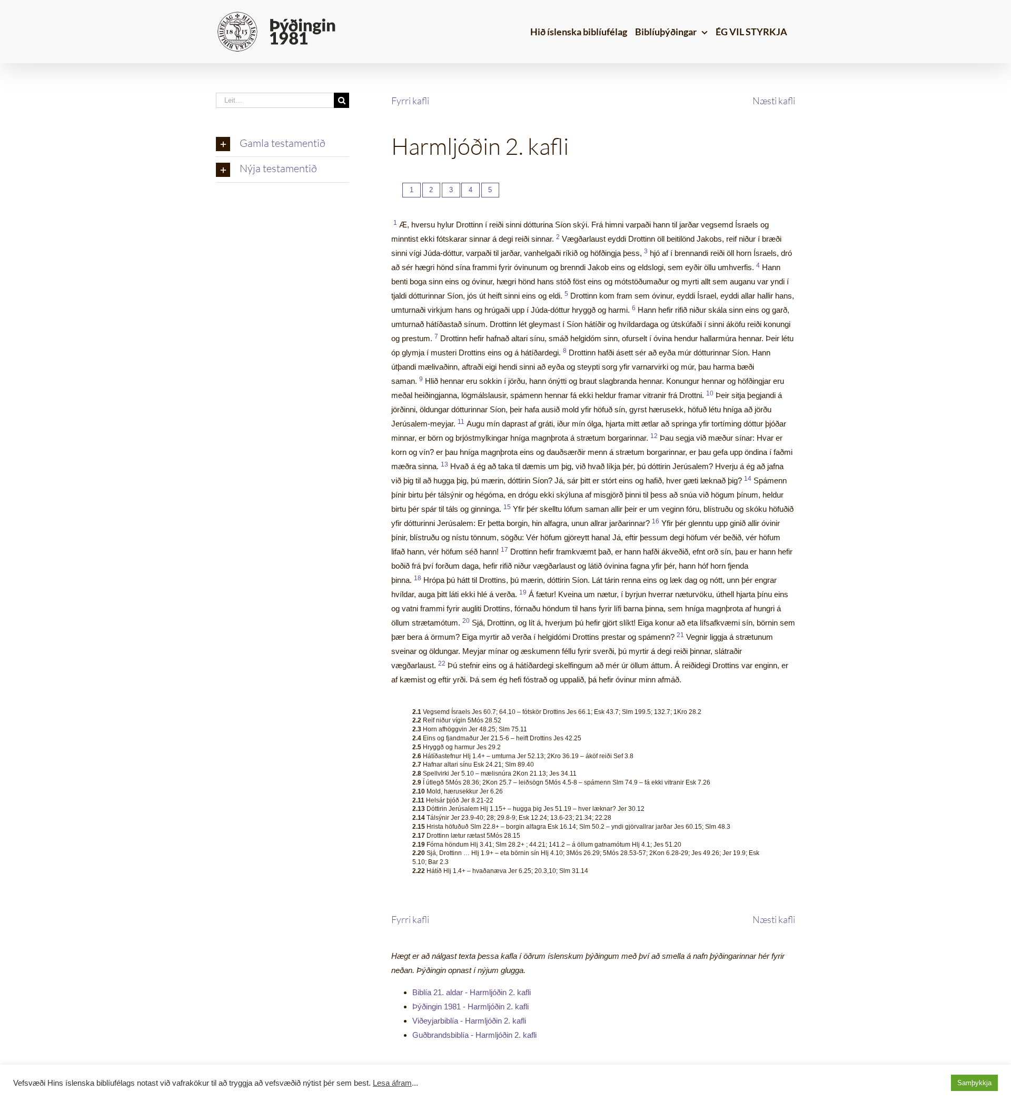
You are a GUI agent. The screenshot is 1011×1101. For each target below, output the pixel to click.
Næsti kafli (773, 100)
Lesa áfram (392, 1083)
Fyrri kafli (410, 100)
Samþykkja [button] (974, 1083)
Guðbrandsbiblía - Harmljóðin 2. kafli (474, 1034)
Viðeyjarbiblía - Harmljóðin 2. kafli (469, 1020)
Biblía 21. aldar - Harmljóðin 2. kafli (471, 992)
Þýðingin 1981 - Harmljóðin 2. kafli (470, 1006)
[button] (282, 144)
